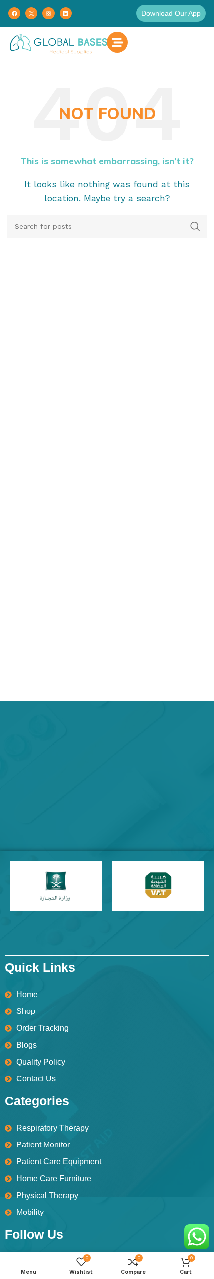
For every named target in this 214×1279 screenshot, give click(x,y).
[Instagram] (48, 13)
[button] (171, 13)
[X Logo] (31, 13)
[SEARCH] (195, 226)
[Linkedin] (66, 13)
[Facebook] (14, 13)
